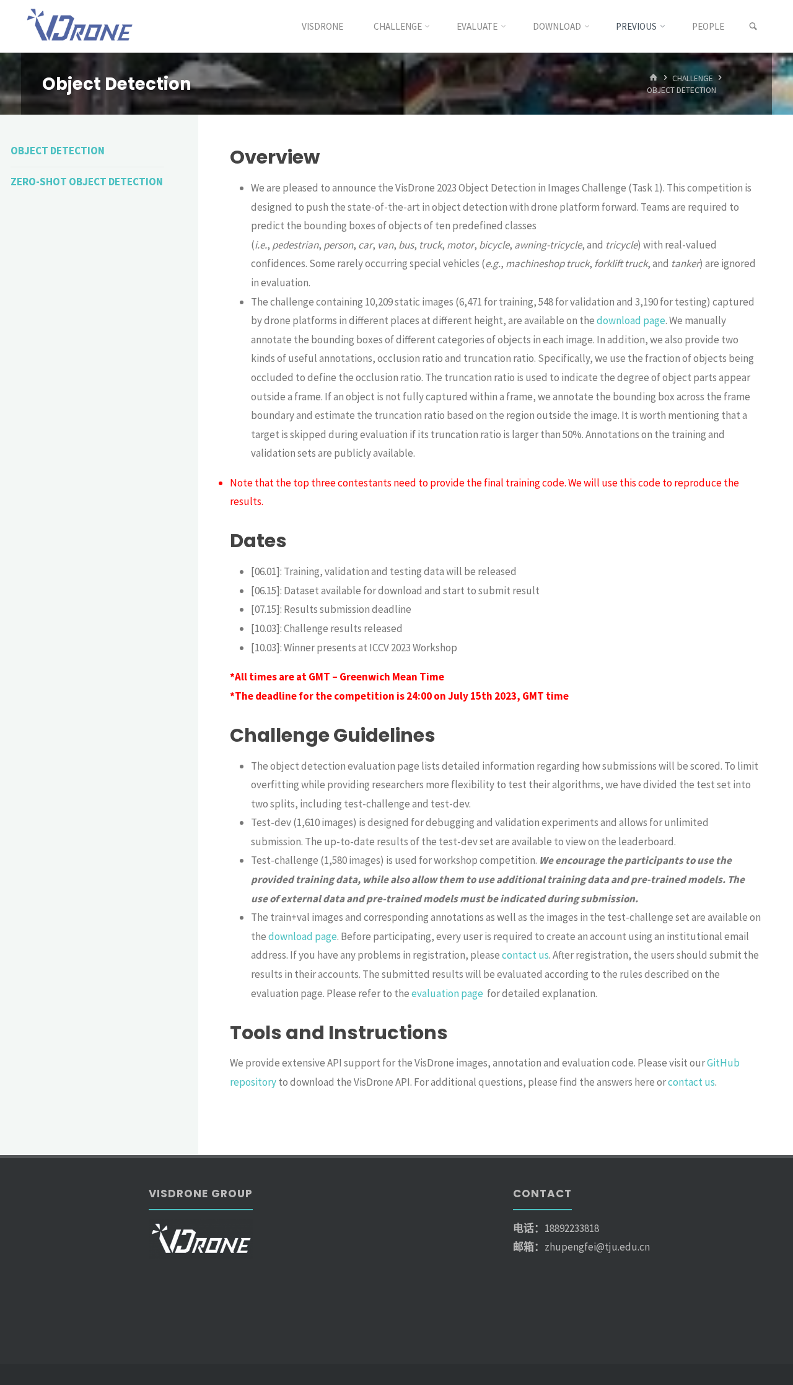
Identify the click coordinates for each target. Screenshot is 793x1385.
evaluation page (448, 993)
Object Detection (58, 150)
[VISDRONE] (81, 26)
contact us (525, 955)
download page (631, 320)
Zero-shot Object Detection (87, 181)
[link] (753, 26)
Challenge (692, 78)
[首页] (653, 78)
